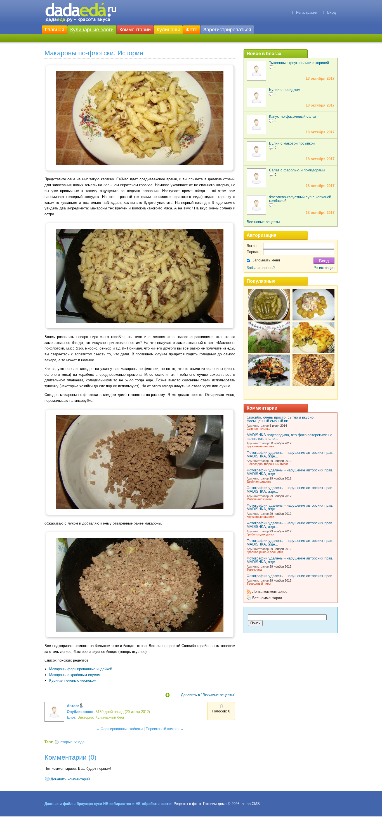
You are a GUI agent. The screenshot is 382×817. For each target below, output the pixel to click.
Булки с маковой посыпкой (292, 143)
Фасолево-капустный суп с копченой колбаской (300, 199)
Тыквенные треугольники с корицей (299, 63)
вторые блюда (72, 742)
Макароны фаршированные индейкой (80, 669)
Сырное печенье (258, 428)
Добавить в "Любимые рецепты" (208, 695)
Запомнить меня (266, 260)
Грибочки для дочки (260, 534)
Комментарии (135, 29)
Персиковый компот (162, 729)
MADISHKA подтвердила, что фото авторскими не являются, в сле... (289, 437)
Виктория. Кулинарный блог (100, 717)
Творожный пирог (259, 583)
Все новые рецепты (263, 222)
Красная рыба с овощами (265, 552)
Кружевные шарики (260, 446)
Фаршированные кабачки (122, 729)
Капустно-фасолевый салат (292, 116)
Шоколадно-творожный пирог (267, 464)
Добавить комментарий (70, 779)
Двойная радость (259, 481)
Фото (191, 29)
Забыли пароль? (261, 268)
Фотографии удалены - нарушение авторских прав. (290, 576)
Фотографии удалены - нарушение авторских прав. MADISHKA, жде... (290, 454)
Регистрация (306, 12)
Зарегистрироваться (227, 29)
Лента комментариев (269, 591)
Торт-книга (254, 569)
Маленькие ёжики (259, 499)
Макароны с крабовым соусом (74, 675)
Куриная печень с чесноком (72, 680)
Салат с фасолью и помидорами (297, 170)
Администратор (258, 425)
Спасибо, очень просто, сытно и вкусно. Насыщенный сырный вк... (281, 419)
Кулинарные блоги (92, 29)
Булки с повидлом (284, 90)
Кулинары (168, 29)
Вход (331, 12)
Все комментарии (267, 598)
